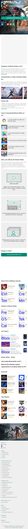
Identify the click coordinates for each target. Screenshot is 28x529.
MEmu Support (5, 452)
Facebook (4, 444)
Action (11, 6)
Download (4, 517)
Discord (3, 456)
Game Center (5, 502)
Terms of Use (8, 527)
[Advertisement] (14, 50)
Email (3, 457)
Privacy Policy (15, 527)
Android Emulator (5, 508)
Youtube (4, 447)
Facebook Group (5, 454)
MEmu (11, 2)
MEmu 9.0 (4, 510)
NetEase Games (19, 6)
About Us (4, 507)
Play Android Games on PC (7, 512)
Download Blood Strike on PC (15, 18)
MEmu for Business (6, 522)
